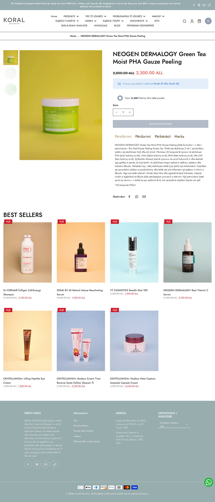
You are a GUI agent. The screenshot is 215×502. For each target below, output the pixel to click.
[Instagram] (199, 5)
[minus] (116, 112)
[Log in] (192, 21)
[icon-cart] (199, 21)
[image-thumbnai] (10, 57)
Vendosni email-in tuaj (169, 424)
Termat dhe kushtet (83, 430)
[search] (184, 21)
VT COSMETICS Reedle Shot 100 (128, 290)
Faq (75, 420)
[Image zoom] (60, 105)
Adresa (77, 436)
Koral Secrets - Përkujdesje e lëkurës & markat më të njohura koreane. (112, 493)
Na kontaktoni (81, 425)
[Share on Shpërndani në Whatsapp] (136, 196)
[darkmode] (208, 21)
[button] (160, 124)
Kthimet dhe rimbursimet (86, 441)
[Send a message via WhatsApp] (208, 482)
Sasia (115, 105)
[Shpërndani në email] (144, 196)
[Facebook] (194, 5)
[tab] (123, 136)
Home (73, 36)
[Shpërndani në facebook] (129, 196)
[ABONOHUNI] (186, 424)
